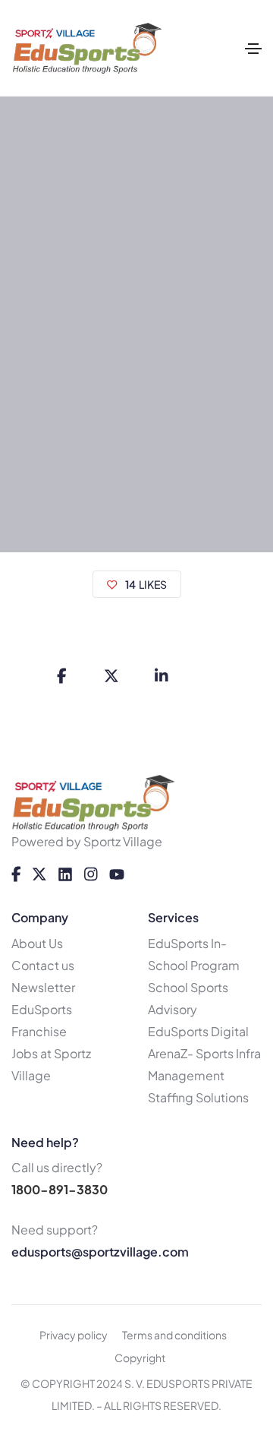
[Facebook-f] (16, 874)
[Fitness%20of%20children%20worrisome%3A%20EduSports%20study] (61, 676)
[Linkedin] (65, 874)
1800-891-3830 (59, 1189)
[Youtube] (116, 874)
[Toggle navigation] (253, 48)
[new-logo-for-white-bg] (93, 803)
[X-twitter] (39, 874)
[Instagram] (91, 874)
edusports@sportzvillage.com (100, 1252)
